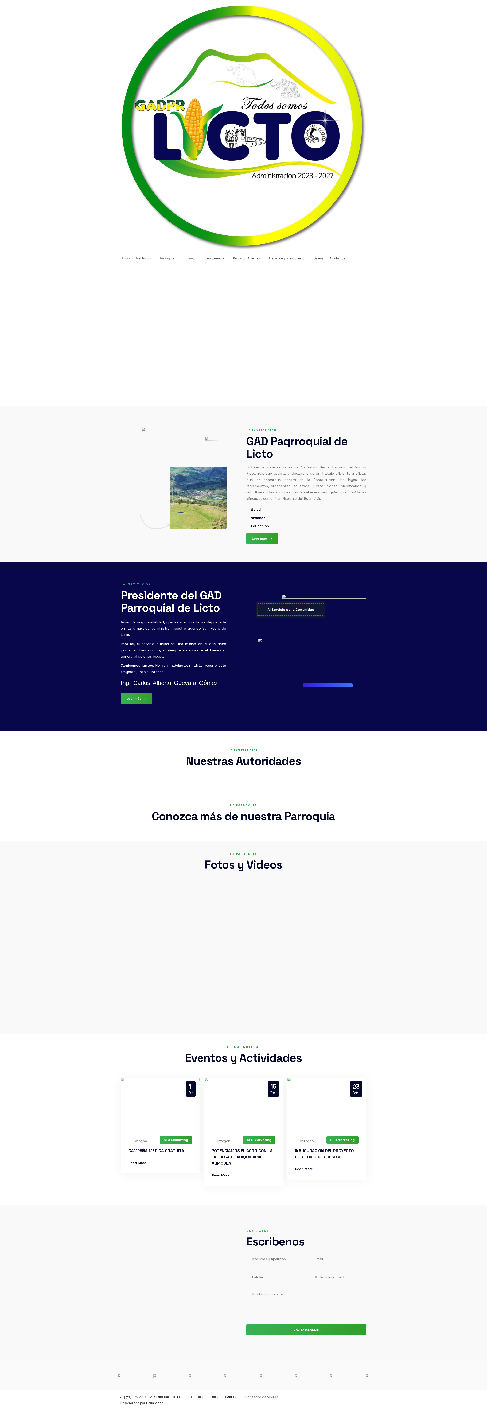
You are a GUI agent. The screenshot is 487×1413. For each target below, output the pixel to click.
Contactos (337, 258)
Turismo (189, 258)
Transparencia (214, 258)
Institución (143, 258)
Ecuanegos (154, 1403)
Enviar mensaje (306, 1329)
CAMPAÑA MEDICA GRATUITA (156, 1150)
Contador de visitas (261, 1397)
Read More (137, 1162)
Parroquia (167, 258)
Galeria (319, 258)
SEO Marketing (176, 1139)
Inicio (126, 258)
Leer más (260, 538)
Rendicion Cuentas (246, 258)
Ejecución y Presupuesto (286, 258)
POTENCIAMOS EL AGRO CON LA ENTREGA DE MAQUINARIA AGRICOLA (242, 1157)
